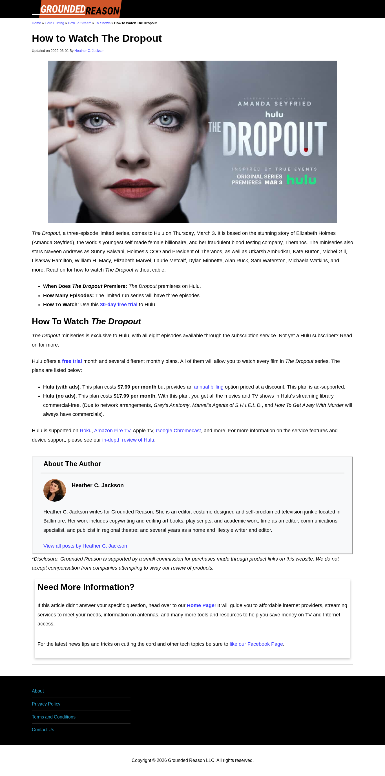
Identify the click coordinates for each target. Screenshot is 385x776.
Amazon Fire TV (112, 430)
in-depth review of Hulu (128, 440)
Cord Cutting (54, 23)
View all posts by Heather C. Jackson (85, 546)
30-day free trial (119, 304)
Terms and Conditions (54, 717)
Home (36, 23)
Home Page (200, 605)
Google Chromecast (178, 430)
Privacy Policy (46, 704)
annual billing (209, 387)
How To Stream (79, 23)
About (38, 691)
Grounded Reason (77, 9)
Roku (86, 430)
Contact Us (43, 729)
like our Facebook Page (256, 644)
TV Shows (102, 23)
